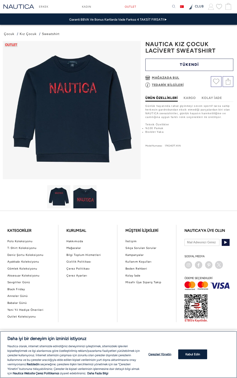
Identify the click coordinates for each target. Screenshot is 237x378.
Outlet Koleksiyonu (21, 316)
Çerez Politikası (78, 268)
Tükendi (189, 64)
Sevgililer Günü (18, 282)
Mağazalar (73, 248)
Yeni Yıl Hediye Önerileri (25, 309)
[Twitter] (219, 265)
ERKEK (43, 6)
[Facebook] (199, 265)
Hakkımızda (74, 241)
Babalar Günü (17, 303)
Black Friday (16, 289)
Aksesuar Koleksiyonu (23, 275)
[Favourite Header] (219, 6)
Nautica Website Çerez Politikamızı (36, 373)
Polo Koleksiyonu (20, 241)
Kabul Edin (192, 354)
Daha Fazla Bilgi (97, 373)
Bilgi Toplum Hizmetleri (83, 255)
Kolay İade (132, 275)
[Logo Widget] (18, 6)
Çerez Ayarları (76, 275)
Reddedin (33, 364)
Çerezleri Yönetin (159, 354)
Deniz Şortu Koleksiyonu (25, 255)
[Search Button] (173, 7)
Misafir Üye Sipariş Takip (143, 282)
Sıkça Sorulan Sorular (140, 248)
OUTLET (130, 6)
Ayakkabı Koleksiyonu (23, 261)
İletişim (131, 241)
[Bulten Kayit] (226, 242)
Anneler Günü (17, 296)
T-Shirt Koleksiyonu (22, 248)
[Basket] (227, 6)
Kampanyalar (134, 255)
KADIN (86, 6)
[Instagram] (188, 265)
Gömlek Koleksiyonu (22, 268)
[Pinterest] (209, 265)
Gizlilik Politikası (78, 261)
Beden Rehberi (136, 268)
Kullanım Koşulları (138, 261)
